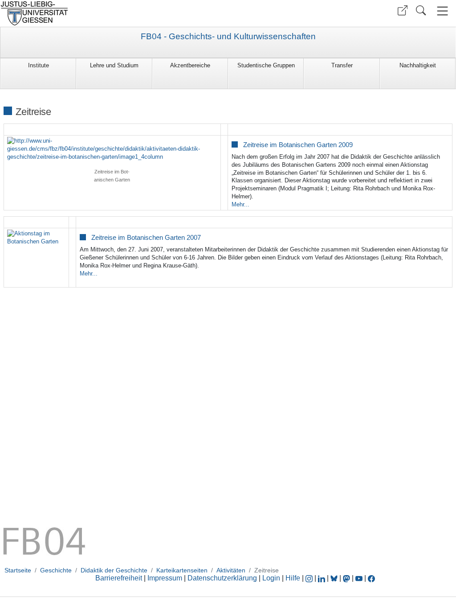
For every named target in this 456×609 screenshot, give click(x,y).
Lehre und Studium (114, 65)
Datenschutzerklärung (222, 578)
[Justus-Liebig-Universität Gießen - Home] (113, 13)
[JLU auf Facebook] (371, 578)
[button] (402, 10)
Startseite (17, 570)
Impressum (164, 578)
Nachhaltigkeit (417, 65)
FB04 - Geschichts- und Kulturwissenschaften (228, 37)
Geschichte (56, 570)
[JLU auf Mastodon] (347, 578)
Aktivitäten (230, 570)
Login (272, 578)
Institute (38, 65)
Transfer (342, 65)
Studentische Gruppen (266, 65)
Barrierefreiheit (118, 578)
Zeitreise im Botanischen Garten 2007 (146, 237)
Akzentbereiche (190, 65)
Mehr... (240, 204)
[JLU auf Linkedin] (322, 578)
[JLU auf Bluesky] (334, 578)
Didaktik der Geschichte (114, 570)
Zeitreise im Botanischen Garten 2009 (298, 144)
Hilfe (292, 578)
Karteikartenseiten (182, 570)
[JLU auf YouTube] (358, 578)
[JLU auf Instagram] (309, 578)
